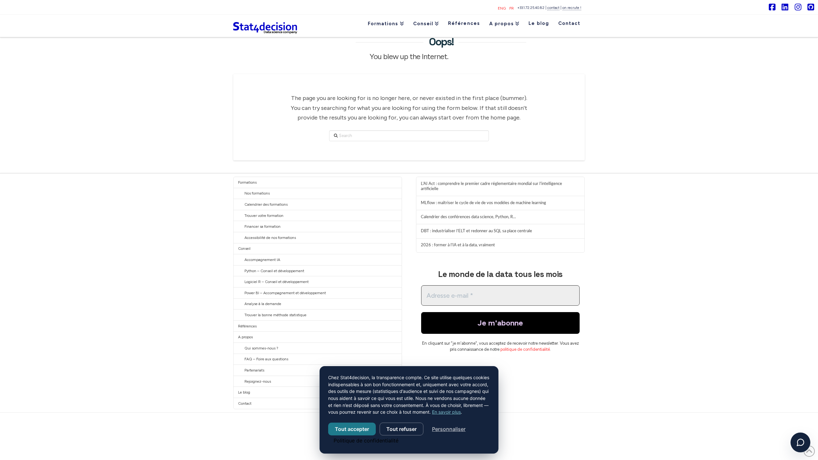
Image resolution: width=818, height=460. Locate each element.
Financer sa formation (262, 226)
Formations (247, 182)
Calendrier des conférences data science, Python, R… (468, 217)
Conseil (244, 248)
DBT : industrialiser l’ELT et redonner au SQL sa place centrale (476, 231)
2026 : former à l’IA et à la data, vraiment (458, 245)
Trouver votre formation (263, 215)
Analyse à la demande (262, 304)
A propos (245, 337)
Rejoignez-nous (257, 381)
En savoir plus (446, 412)
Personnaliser (449, 429)
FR (511, 8)
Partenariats (254, 370)
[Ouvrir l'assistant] (800, 442)
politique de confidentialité (525, 349)
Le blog (244, 392)
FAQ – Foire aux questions (266, 359)
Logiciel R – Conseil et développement (276, 282)
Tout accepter (352, 429)
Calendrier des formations (266, 204)
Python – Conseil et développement (274, 271)
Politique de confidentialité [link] (366, 440)
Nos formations (257, 193)
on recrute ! (571, 8)
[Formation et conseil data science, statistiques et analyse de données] (265, 26)
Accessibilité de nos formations (270, 237)
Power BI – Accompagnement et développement (285, 293)
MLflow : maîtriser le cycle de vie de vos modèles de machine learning (483, 203)
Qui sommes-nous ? (261, 348)
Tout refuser (401, 429)
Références (247, 326)
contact (553, 8)
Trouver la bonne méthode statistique (275, 315)
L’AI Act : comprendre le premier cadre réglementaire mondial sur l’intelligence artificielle (491, 186)
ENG (502, 8)
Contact (244, 403)
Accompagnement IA (262, 259)
